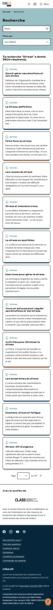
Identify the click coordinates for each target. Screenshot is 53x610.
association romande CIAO (31, 586)
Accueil (6, 11)
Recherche (19, 11)
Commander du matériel (14, 560)
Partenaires (8, 552)
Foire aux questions (12, 544)
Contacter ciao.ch (11, 548)
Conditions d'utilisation (13, 556)
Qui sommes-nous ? (12, 540)
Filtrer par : (8, 36)
